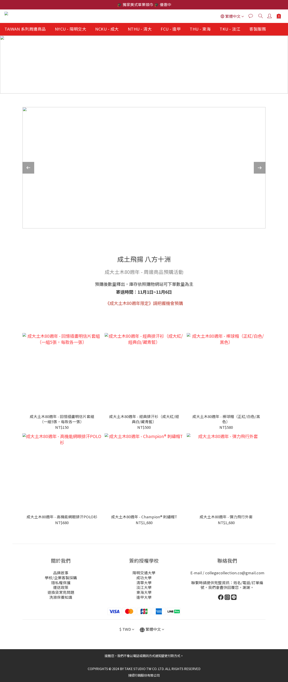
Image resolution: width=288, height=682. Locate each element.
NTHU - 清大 (140, 29)
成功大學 (144, 577)
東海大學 (144, 592)
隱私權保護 (60, 582)
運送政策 (60, 587)
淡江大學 (144, 587)
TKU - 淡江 (230, 29)
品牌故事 (60, 572)
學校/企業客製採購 (61, 577)
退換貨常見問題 (60, 592)
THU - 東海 (200, 29)
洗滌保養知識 (60, 597)
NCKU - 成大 (107, 29)
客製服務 (257, 29)
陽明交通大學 (144, 572)
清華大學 (144, 582)
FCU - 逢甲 (171, 29)
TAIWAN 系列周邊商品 (25, 29)
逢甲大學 (144, 597)
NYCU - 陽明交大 (70, 29)
